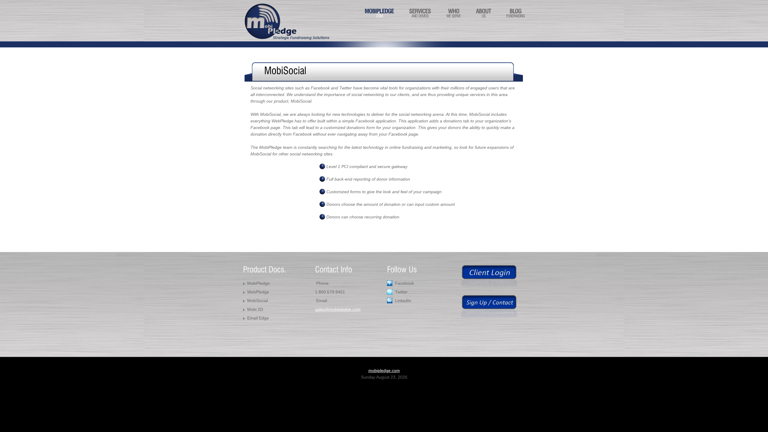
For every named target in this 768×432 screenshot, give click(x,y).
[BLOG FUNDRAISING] (515, 19)
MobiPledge (258, 283)
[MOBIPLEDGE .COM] (379, 19)
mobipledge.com (384, 370)
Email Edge (258, 318)
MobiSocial (257, 300)
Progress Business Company (286, 21)
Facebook (404, 283)
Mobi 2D (255, 309)
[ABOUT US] (483, 19)
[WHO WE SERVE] (453, 19)
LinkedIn (403, 300)
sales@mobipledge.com (338, 309)
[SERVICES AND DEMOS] (420, 19)
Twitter (401, 292)
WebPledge (258, 292)
